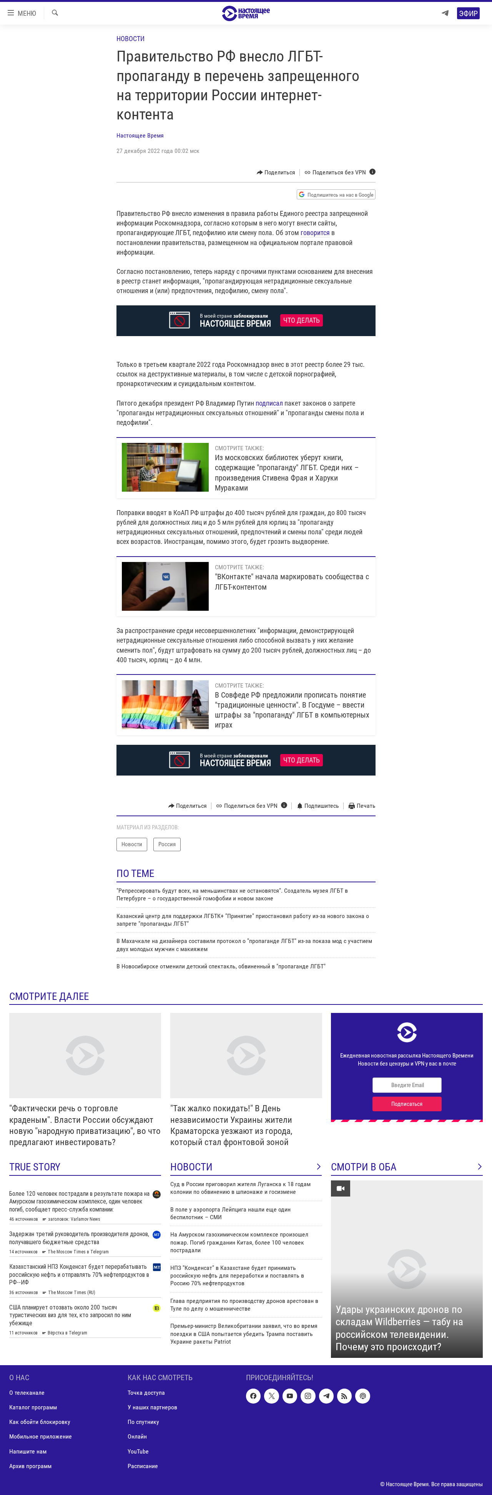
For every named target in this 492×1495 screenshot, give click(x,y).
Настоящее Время (140, 135)
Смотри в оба (364, 1167)
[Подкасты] (362, 1396)
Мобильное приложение (40, 1436)
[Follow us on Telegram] (326, 1396)
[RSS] (344, 1396)
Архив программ (30, 1465)
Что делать (301, 320)
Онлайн (137, 1436)
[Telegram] (445, 13)
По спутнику (143, 1421)
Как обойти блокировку (39, 1421)
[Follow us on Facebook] (253, 1396)
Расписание (143, 1465)
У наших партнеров (152, 1407)
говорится (315, 233)
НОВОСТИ (191, 1167)
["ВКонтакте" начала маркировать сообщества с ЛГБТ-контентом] (165, 586)
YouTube (138, 1451)
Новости (130, 39)
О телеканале (27, 1392)
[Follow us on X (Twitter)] (271, 1396)
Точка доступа (146, 1392)
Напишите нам (28, 1451)
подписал (269, 403)
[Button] (276, 172)
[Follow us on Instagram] (308, 1396)
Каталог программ (33, 1407)
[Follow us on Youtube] (290, 1396)
